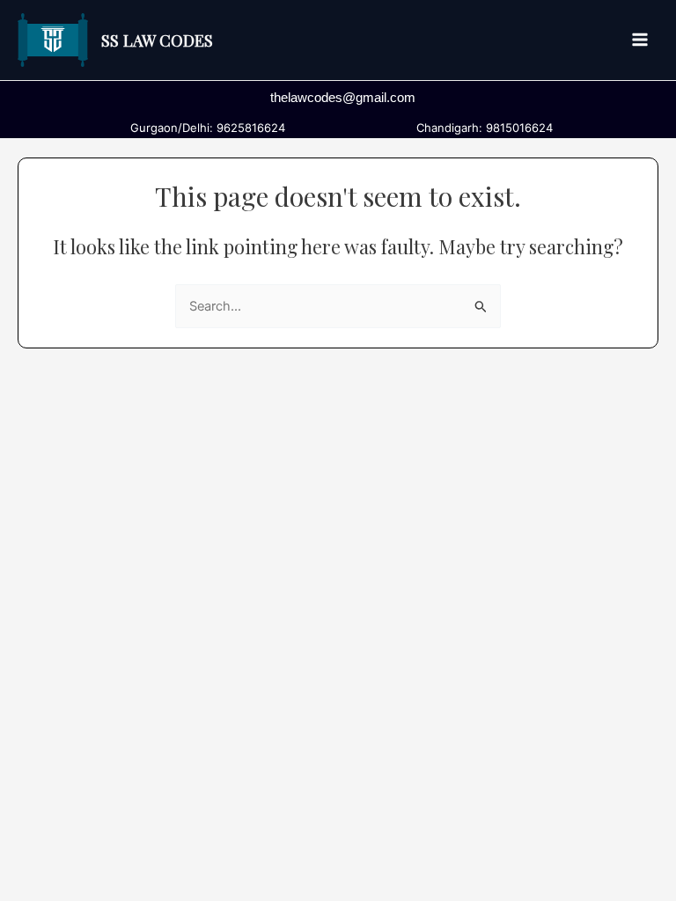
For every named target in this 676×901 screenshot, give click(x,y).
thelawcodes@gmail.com (342, 98)
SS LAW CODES (157, 40)
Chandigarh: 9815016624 (481, 128)
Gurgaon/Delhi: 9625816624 (204, 128)
